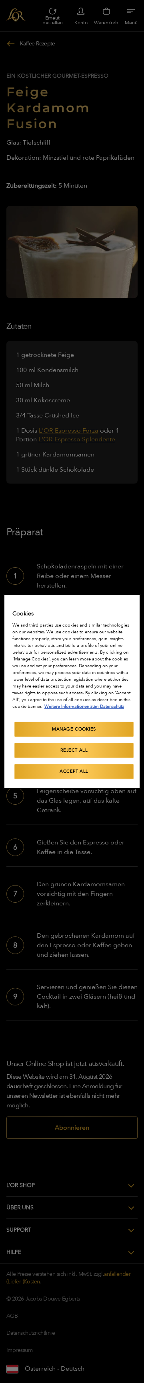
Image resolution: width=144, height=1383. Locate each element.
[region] (72, 691)
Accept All (74, 771)
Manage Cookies (74, 729)
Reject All (74, 750)
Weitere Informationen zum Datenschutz (84, 706)
